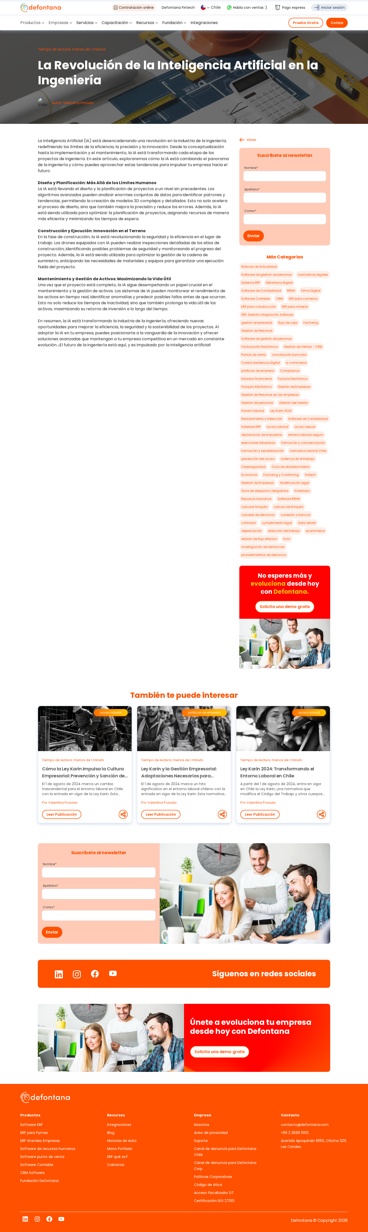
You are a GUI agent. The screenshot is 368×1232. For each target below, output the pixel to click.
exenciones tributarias (258, 443)
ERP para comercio (303, 298)
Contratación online (136, 7)
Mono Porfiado (119, 1148)
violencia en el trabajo (297, 459)
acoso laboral (277, 427)
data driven (307, 523)
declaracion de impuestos (261, 435)
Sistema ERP (250, 282)
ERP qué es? (117, 1156)
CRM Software (32, 1172)
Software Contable (255, 298)
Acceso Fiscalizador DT (214, 1192)
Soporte (201, 1140)
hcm (286, 539)
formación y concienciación (303, 443)
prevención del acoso (258, 459)
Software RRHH (289, 499)
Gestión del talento (293, 403)
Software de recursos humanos (47, 1148)
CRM (279, 298)
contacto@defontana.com (305, 1124)
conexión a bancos (295, 515)
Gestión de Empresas (294, 387)
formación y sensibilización (262, 451)
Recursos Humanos (256, 499)
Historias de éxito (122, 1140)
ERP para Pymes (34, 1132)
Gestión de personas (257, 403)
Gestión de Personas (257, 331)
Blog (110, 1132)
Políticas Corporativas (213, 1176)
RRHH (291, 290)
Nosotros (201, 1124)
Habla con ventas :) (250, 7)
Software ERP (31, 1124)
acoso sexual (304, 427)
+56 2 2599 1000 (295, 1132)
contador (248, 523)
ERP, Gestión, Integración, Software (267, 315)
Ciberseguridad (253, 467)
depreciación (251, 531)
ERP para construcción (258, 306)
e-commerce (296, 363)
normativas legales (313, 274)
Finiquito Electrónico (256, 387)
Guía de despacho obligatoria (264, 491)
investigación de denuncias (263, 547)
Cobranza (115, 1164)
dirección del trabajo (284, 531)
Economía (249, 475)
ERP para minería (295, 306)
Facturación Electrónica (259, 347)
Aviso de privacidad (211, 1132)
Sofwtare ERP (251, 427)
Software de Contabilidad (261, 290)
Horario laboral (252, 411)
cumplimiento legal (277, 523)
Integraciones (119, 1124)
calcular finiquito (254, 507)
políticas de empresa (257, 371)
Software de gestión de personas (266, 339)
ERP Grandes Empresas (40, 1140)
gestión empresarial (256, 323)
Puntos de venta (253, 355)
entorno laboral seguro (305, 435)
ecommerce (315, 531)
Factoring (310, 323)
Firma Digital (310, 290)
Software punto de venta (42, 1156)
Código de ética (208, 1184)
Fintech (310, 475)
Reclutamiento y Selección (261, 419)
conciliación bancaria (289, 355)
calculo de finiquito (288, 507)
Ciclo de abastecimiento (291, 467)
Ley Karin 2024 (281, 411)
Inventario (302, 491)
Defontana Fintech (178, 7)
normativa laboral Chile (308, 451)
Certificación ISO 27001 (214, 1200)
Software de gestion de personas (266, 274)
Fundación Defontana (39, 1180)
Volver (251, 140)
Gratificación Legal (294, 483)
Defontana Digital (279, 282)
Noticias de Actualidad (259, 266)
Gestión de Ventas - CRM (303, 347)
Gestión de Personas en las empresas (270, 395)
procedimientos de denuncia (263, 555)
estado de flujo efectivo (259, 539)
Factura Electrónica (293, 379)
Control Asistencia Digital (260, 363)
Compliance (289, 371)
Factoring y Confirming (281, 475)
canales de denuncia (258, 515)
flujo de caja (287, 323)
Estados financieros (256, 379)
